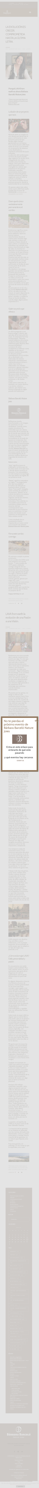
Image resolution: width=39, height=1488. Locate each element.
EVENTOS (20, 761)
